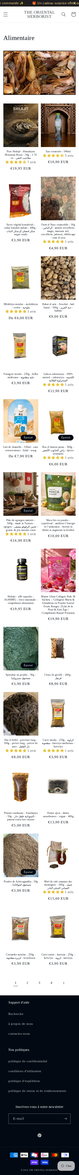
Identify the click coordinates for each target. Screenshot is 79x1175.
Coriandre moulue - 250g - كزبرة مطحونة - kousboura (21, 956)
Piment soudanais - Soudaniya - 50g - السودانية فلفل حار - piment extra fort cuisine (21, 816)
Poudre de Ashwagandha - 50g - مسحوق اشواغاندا (21, 883)
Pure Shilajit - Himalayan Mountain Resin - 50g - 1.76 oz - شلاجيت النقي (21, 154)
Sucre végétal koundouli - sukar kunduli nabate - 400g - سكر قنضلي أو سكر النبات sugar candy (20, 229)
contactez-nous (19, 1033)
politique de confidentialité (27, 1061)
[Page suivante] (63, 983)
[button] (5, 14)
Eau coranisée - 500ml (58, 151)
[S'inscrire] (65, 1119)
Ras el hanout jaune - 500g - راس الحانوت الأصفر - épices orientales (58, 450)
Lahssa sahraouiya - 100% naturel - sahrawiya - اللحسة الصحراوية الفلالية (58, 377)
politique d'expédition (24, 1081)
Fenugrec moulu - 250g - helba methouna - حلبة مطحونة (21, 376)
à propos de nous (20, 1023)
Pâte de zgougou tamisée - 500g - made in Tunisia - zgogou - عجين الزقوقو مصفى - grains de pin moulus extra (21, 525)
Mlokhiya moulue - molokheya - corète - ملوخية (21, 306)
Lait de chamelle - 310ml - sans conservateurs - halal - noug (20, 449)
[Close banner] (74, 3)
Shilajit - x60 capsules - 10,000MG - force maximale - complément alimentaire (20, 600)
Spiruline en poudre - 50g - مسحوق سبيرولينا (21, 676)
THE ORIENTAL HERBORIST (43, 1170)
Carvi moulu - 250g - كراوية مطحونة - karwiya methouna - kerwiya (58, 743)
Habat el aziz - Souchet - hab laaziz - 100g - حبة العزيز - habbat (58, 307)
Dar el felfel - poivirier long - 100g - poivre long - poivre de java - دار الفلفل (21, 743)
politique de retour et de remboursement (37, 1091)
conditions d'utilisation (24, 1071)
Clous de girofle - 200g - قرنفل (58, 676)
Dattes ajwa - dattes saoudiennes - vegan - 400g (58, 815)
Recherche (16, 1014)
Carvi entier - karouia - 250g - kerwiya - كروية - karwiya (58, 956)
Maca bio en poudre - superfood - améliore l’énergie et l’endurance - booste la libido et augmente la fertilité (58, 525)
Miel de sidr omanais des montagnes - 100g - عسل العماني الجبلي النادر (58, 885)
